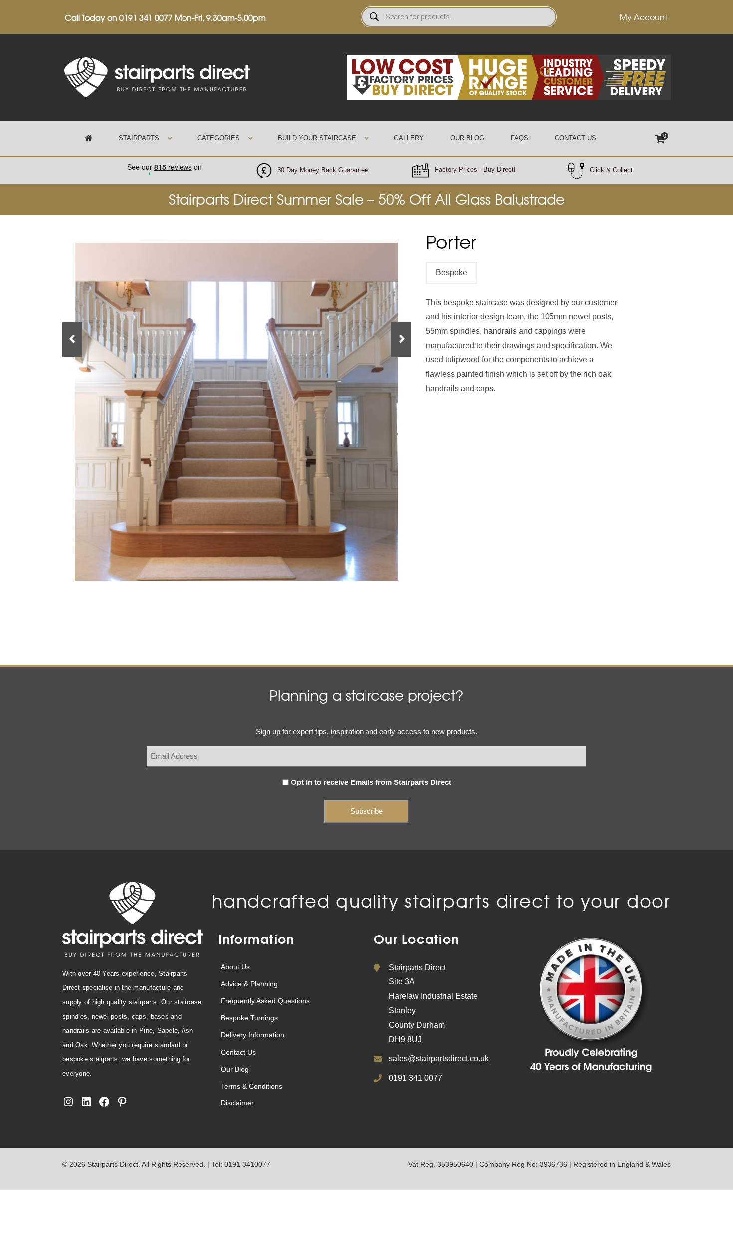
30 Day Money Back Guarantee (322, 170)
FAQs (519, 138)
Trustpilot (164, 164)
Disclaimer (237, 1103)
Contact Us (575, 138)
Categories (218, 138)
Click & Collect (611, 170)
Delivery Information (252, 1035)
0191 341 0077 (146, 17)
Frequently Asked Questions (265, 1001)
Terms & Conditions (251, 1086)
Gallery (409, 138)
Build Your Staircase (317, 138)
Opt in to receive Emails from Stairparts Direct (371, 782)
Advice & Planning (249, 984)
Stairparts (139, 138)
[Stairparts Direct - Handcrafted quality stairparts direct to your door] (157, 76)
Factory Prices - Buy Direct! (475, 169)
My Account (643, 17)
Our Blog (467, 138)
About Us (235, 967)
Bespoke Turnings (249, 1018)
